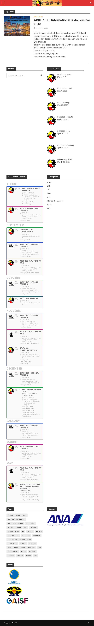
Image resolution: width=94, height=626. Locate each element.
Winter (28, 555)
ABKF (35, 17)
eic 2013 (39, 531)
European (36, 535)
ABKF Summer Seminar (16, 519)
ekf (29, 535)
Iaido (41, 17)
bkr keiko (33, 527)
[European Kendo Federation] (14, 576)
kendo (23, 547)
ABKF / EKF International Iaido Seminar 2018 (62, 22)
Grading (23, 543)
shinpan (11, 555)
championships (13, 531)
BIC (27, 523)
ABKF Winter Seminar (15, 523)
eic (23, 531)
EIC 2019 (11, 535)
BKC (32, 523)
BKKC (19, 527)
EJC (18, 535)
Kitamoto (31, 547)
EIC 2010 (30, 531)
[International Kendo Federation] (14, 591)
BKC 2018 (11, 527)
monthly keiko (13, 551)
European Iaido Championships (19, 539)
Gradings (32, 543)
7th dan (10, 515)
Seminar (32, 551)
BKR (25, 527)
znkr (35, 555)
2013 (18, 515)
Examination (12, 543)
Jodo (16, 547)
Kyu (39, 547)
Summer (20, 555)
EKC (23, 535)
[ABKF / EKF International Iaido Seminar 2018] (17, 25)
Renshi (23, 551)
